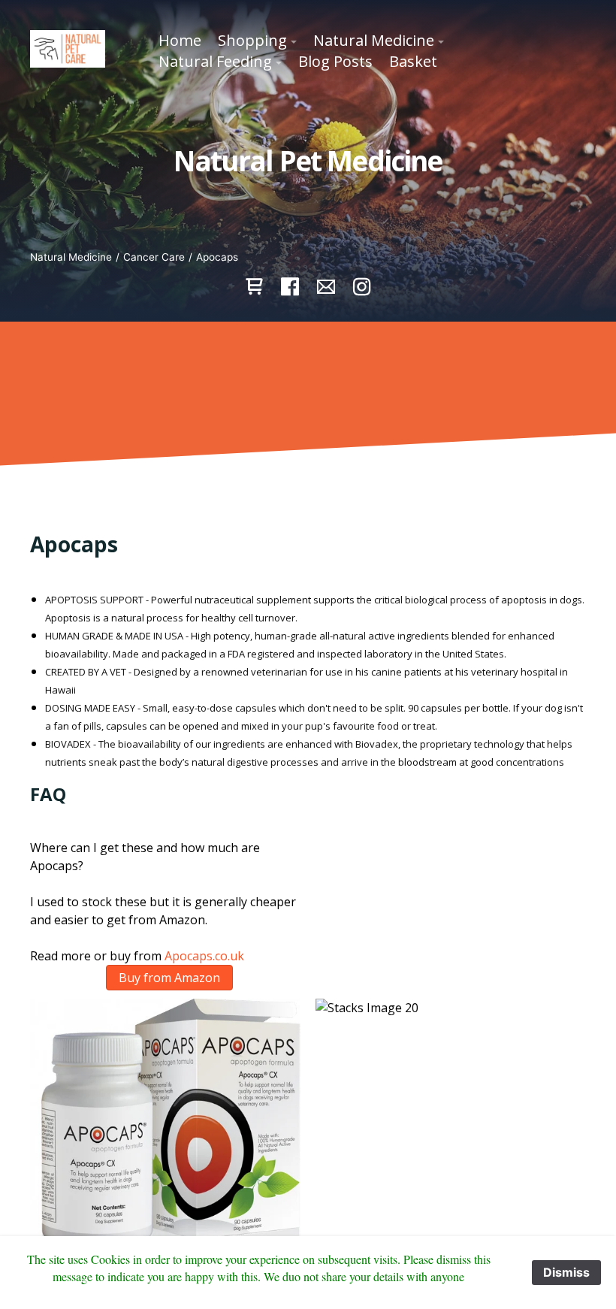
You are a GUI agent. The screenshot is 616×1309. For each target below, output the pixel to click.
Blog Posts (335, 61)
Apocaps (217, 257)
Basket (413, 61)
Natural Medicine (71, 257)
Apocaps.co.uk (204, 956)
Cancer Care (154, 257)
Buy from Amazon (169, 977)
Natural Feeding (215, 61)
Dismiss (566, 1272)
